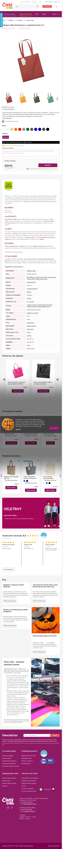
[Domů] (3, 20)
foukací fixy (8, 239)
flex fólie (49, 305)
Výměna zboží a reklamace (9, 761)
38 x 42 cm (5, 137)
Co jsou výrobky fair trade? (28, 791)
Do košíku (47, 165)
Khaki (33, 279)
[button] (17, 389)
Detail (11, 443)
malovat (28, 237)
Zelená (37, 279)
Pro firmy (47, 6)
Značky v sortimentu (27, 761)
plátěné (29, 313)
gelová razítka (42, 237)
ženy (32, 329)
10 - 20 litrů (30, 301)
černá (45, 279)
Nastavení (18, 429)
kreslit (32, 237)
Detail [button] (18, 391)
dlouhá (29, 292)
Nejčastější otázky (26, 758)
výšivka (29, 306)
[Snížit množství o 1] (28, 165)
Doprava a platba (6, 758)
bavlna (29, 298)
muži (28, 329)
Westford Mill (11, 28)
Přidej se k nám (6, 780)
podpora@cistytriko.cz (30, 804)
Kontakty (34, 2)
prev (1, 476)
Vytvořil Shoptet (55, 846)
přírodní (44, 483)
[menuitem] (9, 14)
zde (40, 426)
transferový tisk (32, 305)
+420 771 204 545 (25, 2)
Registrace (57, 2)
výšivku (42, 239)
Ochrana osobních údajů (9, 763)
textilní (29, 336)
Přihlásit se (55, 735)
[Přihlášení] (49, 2)
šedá (41, 279)
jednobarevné (31, 282)
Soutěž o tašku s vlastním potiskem (9, 785)
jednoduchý (30, 323)
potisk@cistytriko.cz (29, 811)
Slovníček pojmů (25, 763)
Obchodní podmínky (7, 755)
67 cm (29, 332)
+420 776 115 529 (27, 809)
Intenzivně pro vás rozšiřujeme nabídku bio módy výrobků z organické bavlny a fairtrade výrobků (29, 782)
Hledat (37, 6)
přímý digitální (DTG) (43, 306)
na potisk (35, 313)
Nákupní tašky (31, 271)
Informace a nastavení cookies (10, 766)
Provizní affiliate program (9, 778)
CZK (40, 2)
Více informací (7, 118)
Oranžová (38, 277)
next (60, 476)
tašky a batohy (31, 326)
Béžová (32, 277)
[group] (18, 378)
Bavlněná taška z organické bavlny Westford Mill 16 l (16, 383)
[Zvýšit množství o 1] (34, 165)
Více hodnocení (8, 569)
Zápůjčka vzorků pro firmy (28, 755)
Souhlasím (55, 428)
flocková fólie (41, 305)
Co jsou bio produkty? (27, 788)
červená (43, 277)
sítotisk (34, 306)
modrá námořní (24, 481)
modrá (49, 277)
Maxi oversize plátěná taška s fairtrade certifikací (43, 383)
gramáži (22, 246)
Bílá (28, 277)
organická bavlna (32, 289)
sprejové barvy (51, 237)
